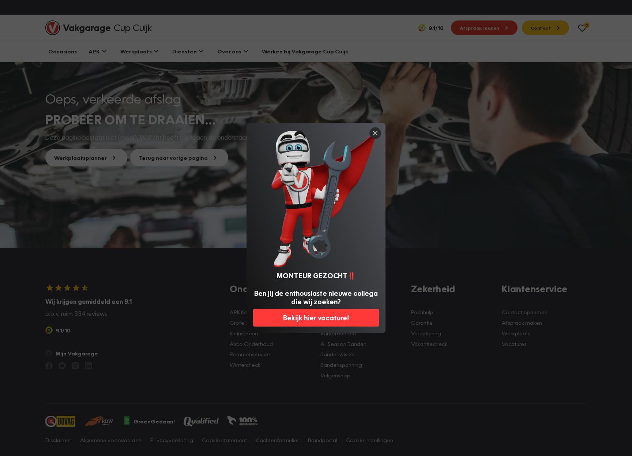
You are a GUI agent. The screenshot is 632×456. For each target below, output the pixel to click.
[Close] (375, 133)
